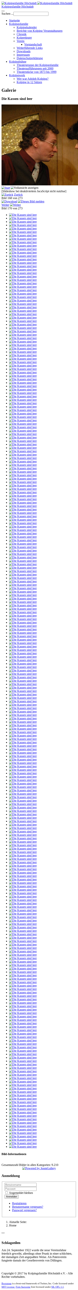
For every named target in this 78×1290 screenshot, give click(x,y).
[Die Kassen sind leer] (23, 214)
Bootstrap (7, 1283)
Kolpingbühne (17, 61)
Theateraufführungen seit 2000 (35, 68)
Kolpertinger (24, 37)
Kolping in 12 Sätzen (29, 82)
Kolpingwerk (17, 75)
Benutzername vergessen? (27, 1206)
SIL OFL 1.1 (57, 1286)
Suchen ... (7, 13)
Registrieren (19, 1203)
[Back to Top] (3, 1232)
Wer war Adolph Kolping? (32, 78)
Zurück (18, 194)
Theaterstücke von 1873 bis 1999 (36, 71)
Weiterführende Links (30, 47)
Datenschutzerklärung (30, 58)
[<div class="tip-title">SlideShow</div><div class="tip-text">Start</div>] (6, 187)
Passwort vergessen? (24, 1210)
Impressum (23, 54)
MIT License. (8, 1286)
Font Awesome (23, 1286)
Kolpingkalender (27, 27)
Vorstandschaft (33, 44)
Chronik (22, 34)
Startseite (14, 20)
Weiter (5, 204)
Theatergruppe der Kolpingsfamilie (37, 65)
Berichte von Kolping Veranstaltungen (39, 30)
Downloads (23, 51)
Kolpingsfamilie (18, 24)
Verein (20, 41)
